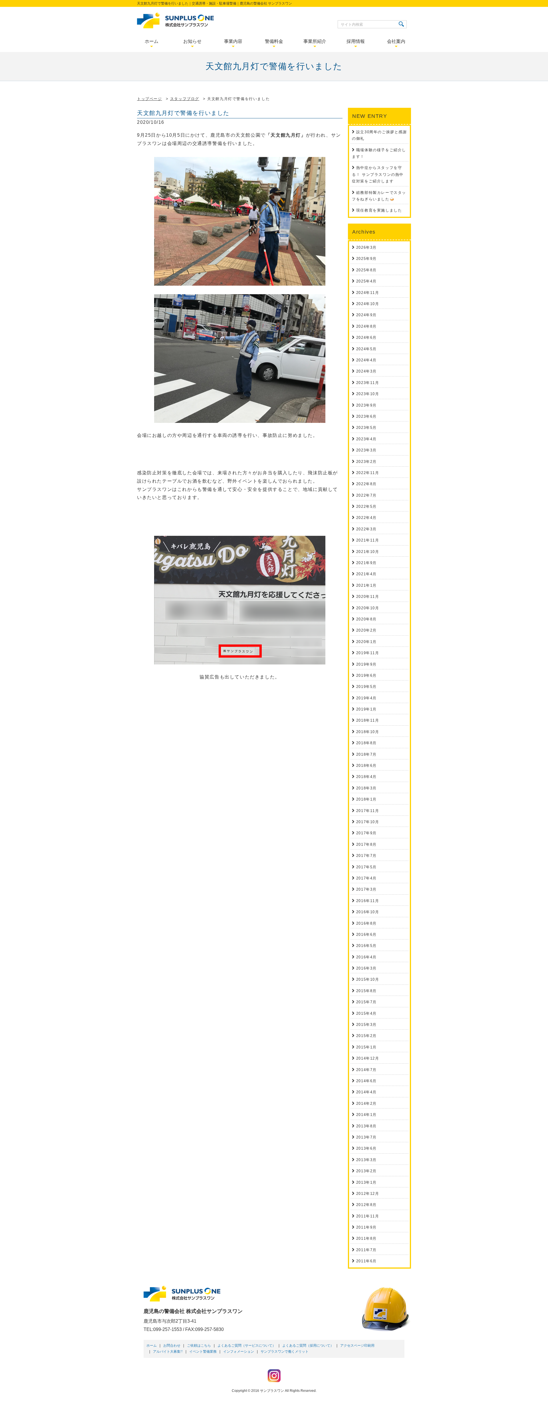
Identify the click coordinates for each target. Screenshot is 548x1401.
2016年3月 (366, 968)
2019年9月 (366, 664)
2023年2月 (366, 461)
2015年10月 (367, 979)
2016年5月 (366, 946)
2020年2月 (366, 630)
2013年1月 (366, 1182)
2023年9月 (366, 405)
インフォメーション (238, 1352)
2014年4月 (366, 1092)
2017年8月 (366, 844)
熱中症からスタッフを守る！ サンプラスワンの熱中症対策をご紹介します (378, 174)
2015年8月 (366, 991)
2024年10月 (367, 304)
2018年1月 (366, 799)
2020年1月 (366, 642)
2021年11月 (367, 540)
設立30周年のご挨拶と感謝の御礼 (379, 135)
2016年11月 (367, 901)
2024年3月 (366, 371)
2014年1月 (366, 1115)
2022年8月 (366, 484)
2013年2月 (366, 1171)
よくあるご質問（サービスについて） (246, 1346)
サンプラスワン (272, 1391)
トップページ (149, 99)
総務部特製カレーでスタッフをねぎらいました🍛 (379, 195)
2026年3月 (366, 247)
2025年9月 (366, 258)
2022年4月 (366, 518)
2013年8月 (366, 1126)
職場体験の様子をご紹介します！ (379, 153)
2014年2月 (366, 1103)
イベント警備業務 (203, 1352)
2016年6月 (366, 934)
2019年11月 (367, 653)
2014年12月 (367, 1058)
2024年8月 (366, 326)
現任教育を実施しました (379, 210)
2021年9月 (366, 563)
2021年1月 (366, 585)
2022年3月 (366, 529)
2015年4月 (366, 1013)
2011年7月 (366, 1250)
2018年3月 (366, 788)
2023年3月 (366, 450)
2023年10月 (367, 394)
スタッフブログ (184, 99)
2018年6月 (366, 765)
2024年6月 (366, 337)
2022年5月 (366, 506)
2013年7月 (366, 1137)
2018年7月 (366, 754)
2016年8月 (366, 923)
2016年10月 (367, 912)
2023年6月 (366, 416)
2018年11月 (367, 720)
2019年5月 (366, 686)
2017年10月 (367, 822)
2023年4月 (366, 439)
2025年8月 (366, 270)
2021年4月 (366, 574)
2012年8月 (366, 1205)
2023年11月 (367, 383)
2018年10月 (367, 732)
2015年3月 (366, 1024)
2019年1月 (366, 709)
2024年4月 (366, 360)
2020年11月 (367, 596)
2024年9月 (366, 315)
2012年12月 (367, 1193)
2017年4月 (366, 878)
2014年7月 (366, 1070)
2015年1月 (366, 1047)
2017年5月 (366, 867)
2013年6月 (366, 1148)
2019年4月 (366, 698)
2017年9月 (366, 833)
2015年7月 (366, 1002)
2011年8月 (366, 1238)
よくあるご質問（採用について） (308, 1346)
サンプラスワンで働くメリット (285, 1352)
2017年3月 (366, 889)
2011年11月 (367, 1216)
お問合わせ (171, 1346)
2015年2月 (366, 1036)
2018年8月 (366, 743)
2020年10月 (367, 608)
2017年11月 (367, 811)
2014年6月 (366, 1081)
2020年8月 (366, 619)
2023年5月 (366, 427)
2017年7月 (366, 855)
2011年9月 (366, 1227)
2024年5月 (366, 349)
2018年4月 (366, 777)
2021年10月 (367, 552)
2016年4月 (366, 957)
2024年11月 (367, 292)
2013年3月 (366, 1160)
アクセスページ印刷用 (357, 1346)
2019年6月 (366, 675)
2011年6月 (366, 1261)
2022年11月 (367, 473)
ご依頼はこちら (199, 1346)
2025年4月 (366, 281)
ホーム (151, 1346)
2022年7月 (366, 495)
